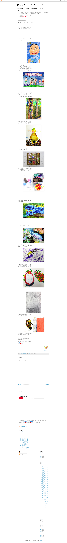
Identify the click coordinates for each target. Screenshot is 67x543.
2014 (41, 535)
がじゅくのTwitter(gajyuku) (23, 448)
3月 (41, 524)
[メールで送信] (31, 353)
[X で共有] (33, 353)
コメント (21, 454)
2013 (41, 536)
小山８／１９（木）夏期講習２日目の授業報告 (44, 495)
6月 (41, 520)
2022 (41, 457)
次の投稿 (19, 384)
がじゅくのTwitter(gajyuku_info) (24, 447)
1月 (41, 526)
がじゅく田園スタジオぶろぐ (24, 443)
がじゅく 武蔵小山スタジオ (31, 4)
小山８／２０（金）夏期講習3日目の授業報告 (44, 492)
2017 (41, 531)
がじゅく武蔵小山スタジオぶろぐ (24, 442)
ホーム (33, 384)
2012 (41, 537)
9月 (41, 463)
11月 (42, 461)
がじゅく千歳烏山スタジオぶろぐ (24, 438)
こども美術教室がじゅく (23, 426)
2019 (41, 529)
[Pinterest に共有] (35, 353)
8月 (41, 464)
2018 (41, 530)
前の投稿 (47, 384)
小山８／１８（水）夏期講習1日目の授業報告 (44, 499)
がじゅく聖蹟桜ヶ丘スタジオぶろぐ (25, 440)
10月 (42, 462)
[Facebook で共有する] (34, 353)
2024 (41, 455)
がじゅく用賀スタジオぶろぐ (24, 439)
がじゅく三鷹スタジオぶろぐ (24, 441)
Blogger (41, 540)
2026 (41, 452)
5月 (41, 521)
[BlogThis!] (32, 353)
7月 (41, 519)
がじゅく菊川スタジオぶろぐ (24, 444)
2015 (41, 534)
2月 (41, 525)
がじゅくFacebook (22, 446)
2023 (41, 456)
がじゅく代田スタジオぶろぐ (24, 431)
